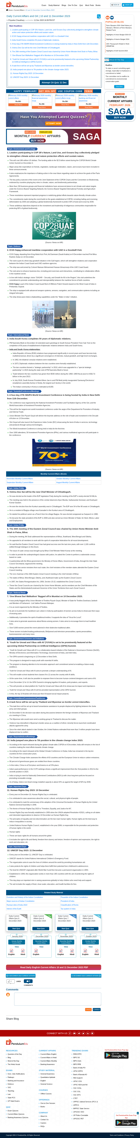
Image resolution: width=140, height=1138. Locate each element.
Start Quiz (16, 928)
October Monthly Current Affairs (68, 479)
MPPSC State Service (81, 1108)
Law (9, 1094)
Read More (18, 105)
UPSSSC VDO (78, 1112)
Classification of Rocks (69, 905)
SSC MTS (77, 1095)
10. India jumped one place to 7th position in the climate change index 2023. (39, 69)
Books (98, 5)
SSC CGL (76, 1091)
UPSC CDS (77, 1081)
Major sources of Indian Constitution (20, 901)
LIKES (18, 981)
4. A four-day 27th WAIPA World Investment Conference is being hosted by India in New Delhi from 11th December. (54, 44)
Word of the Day (13, 1061)
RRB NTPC (77, 1054)
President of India (67, 901)
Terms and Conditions (117, 1135)
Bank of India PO (79, 1068)
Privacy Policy (129, 1135)
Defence (11, 1084)
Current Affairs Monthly (48, 1061)
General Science (46, 1084)
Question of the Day (15, 1054)
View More (119, 86)
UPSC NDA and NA (80, 1085)
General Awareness (47, 1074)
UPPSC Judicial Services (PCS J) (85, 1102)
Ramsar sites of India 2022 (17, 905)
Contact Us (44, 1119)
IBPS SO (76, 1057)
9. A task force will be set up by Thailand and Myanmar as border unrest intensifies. (42, 66)
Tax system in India (68, 909)
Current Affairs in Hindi (48, 1057)
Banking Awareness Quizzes (18, 1117)
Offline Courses (46, 1094)
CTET (75, 1098)
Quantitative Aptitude (47, 1077)
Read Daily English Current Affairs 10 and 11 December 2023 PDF (54, 967)
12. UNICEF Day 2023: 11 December (24, 77)
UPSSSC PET (78, 1119)
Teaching (11, 1091)
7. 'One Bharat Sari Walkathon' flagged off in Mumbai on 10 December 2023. (39, 55)
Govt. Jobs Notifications (16, 1074)
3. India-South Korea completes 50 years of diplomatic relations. (35, 40)
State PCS (11, 1098)
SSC (9, 1087)
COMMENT (96, 1009)
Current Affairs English (48, 1054)
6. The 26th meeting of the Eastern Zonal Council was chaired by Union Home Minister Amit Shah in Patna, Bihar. (54, 51)
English (43, 1081)
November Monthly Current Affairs (20, 479)
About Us (43, 1116)
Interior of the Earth (14, 909)
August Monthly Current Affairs (68, 482)
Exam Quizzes (13, 1111)
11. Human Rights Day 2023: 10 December (26, 73)
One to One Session (47, 1103)
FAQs (42, 1126)
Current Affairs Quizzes (16, 1114)
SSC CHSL (77, 1088)
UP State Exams (14, 1101)
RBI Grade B (77, 1078)
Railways (11, 1077)
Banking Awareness (47, 1064)
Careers (43, 1123)
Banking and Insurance (16, 1081)
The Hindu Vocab (14, 1064)
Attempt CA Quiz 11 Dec (54, 82)
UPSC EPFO (78, 1071)
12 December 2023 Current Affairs (85, 976)
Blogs (64, 5)
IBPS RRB (77, 1064)
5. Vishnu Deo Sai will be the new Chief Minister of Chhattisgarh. (35, 48)
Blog (9, 1057)
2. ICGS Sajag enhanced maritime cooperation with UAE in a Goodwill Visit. (39, 36)
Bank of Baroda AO (80, 1074)
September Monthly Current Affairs (20, 482)
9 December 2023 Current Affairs (21, 976)
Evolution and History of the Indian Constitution (25, 897)
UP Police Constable (80, 1115)
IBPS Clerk (77, 1061)
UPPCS (76, 1105)
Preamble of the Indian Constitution (74, 897)
